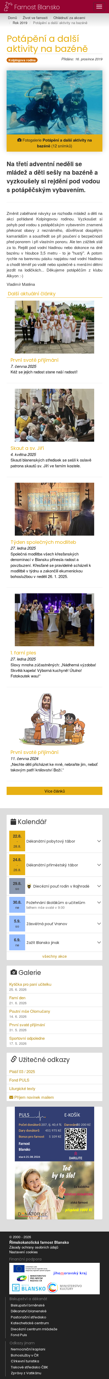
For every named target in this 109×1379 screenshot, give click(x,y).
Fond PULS (19, 1080)
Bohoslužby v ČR (25, 1355)
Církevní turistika (25, 1361)
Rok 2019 (20, 22)
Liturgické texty (22, 1088)
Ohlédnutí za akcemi (69, 17)
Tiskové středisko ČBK (29, 1367)
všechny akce (54, 956)
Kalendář (31, 821)
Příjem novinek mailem (33, 1097)
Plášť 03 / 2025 (22, 1071)
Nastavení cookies (23, 1251)
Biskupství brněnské (28, 1305)
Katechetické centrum (30, 1323)
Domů (12, 17)
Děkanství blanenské (29, 1311)
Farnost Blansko (36, 7)
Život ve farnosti (35, 17)
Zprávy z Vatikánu (26, 1373)
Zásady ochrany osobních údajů (33, 1247)
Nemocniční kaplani (28, 1349)
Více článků (54, 791)
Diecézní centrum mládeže (34, 1329)
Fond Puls (19, 1334)
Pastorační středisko (28, 1317)
